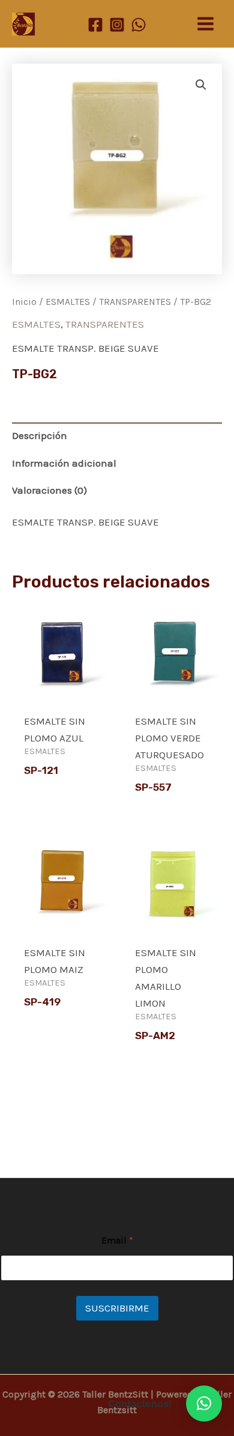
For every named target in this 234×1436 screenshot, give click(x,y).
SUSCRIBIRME (117, 1308)
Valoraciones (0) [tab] (49, 490)
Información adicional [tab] (64, 463)
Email (117, 1240)
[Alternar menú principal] (205, 23)
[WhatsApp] (138, 24)
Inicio (24, 301)
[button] (201, 85)
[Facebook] (95, 24)
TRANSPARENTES (135, 301)
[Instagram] (117, 24)
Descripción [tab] (39, 435)
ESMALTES (68, 301)
